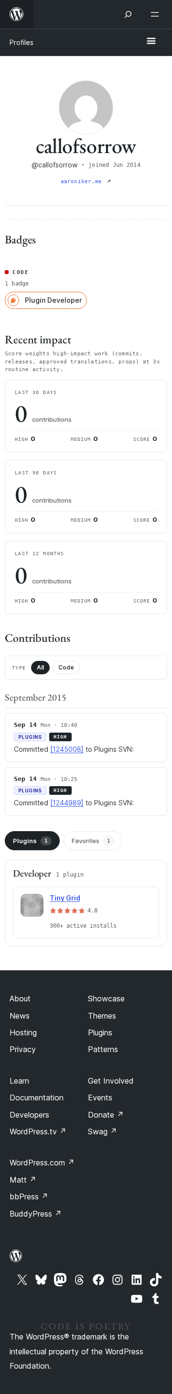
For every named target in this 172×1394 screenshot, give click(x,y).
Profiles (21, 42)
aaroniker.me (83, 181)
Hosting (23, 1032)
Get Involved (111, 1081)
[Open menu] (156, 14)
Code (66, 667)
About (20, 998)
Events (100, 1097)
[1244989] (67, 803)
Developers (29, 1115)
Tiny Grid (65, 898)
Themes (102, 1016)
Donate (106, 1115)
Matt (23, 1180)
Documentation (37, 1097)
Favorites (91, 841)
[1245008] (67, 749)
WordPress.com (42, 1162)
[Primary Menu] (151, 41)
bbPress (29, 1196)
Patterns (103, 1049)
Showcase (106, 998)
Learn (19, 1081)
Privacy (23, 1049)
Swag (102, 1131)
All (40, 667)
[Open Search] (128, 14)
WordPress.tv (38, 1131)
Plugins (30, 841)
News (20, 1016)
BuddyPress (36, 1213)
